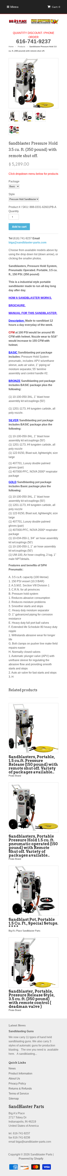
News (12, 1068)
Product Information (20, 1073)
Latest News (17, 1025)
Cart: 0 (55, 7)
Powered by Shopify (31, 1158)
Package (14, 181)
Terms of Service (19, 1093)
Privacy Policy (17, 1083)
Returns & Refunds (20, 1088)
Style (12, 194)
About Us (14, 1078)
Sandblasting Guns (21, 1031)
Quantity (14, 211)
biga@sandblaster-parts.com (27, 242)
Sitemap (14, 1098)
